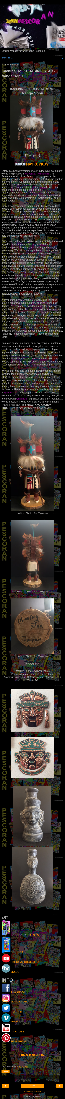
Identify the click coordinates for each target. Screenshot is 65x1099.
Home (32, 1086)
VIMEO (15, 1021)
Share (5, 1071)
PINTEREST (18, 1041)
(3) (37, 934)
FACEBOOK (18, 991)
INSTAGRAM (19, 1001)
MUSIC (15, 971)
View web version (32, 1091)
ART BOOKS (18, 951)
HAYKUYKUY (37, 164)
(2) (33, 934)
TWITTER (17, 1011)
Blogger (37, 1096)
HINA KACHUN (31, 1055)
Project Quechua (21, 961)
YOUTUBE (17, 1031)
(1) (29, 934)
